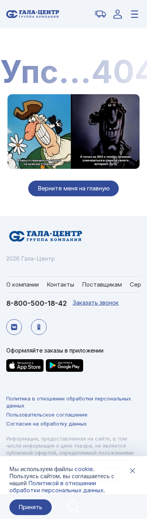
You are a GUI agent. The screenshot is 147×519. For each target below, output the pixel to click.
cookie (83, 469)
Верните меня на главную (74, 188)
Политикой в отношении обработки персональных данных (56, 486)
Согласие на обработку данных (46, 423)
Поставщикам (102, 284)
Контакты (60, 284)
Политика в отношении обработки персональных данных (68, 402)
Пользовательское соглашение (46, 414)
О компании (22, 284)
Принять (30, 507)
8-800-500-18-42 (36, 303)
